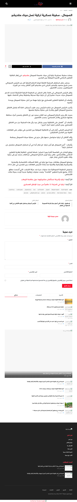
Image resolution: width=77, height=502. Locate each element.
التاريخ (64, 490)
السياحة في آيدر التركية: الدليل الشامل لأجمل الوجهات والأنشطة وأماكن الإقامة (45, 381)
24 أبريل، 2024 (48, 20)
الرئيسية (70, 10)
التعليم (58, 490)
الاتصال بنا (69, 446)
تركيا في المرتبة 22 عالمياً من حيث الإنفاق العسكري (44, 184)
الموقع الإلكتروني (68, 272)
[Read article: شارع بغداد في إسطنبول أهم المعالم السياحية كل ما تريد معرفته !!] (68, 412)
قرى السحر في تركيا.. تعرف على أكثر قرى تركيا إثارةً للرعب (50, 321)
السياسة (44, 490)
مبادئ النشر (69, 442)
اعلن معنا (70, 449)
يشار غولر (26, 193)
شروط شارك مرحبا (67, 452)
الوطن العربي (37, 20)
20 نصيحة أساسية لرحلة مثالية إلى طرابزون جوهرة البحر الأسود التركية (48, 396)
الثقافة (70, 490)
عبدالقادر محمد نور (51, 193)
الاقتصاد (65, 10)
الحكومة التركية (64, 190)
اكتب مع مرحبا (68, 455)
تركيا (61, 10)
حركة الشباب (11, 190)
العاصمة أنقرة (41, 190)
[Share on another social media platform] (9, 66)
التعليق (69, 240)
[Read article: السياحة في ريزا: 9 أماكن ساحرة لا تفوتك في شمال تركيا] (38, 354)
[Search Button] (7, 4)
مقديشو (26, 75)
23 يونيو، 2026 (60, 398)
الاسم (70, 263)
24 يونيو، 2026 (60, 391)
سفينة (69, 193)
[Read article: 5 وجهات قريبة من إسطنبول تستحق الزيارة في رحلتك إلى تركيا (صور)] (68, 405)
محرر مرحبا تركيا (59, 20)
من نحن (70, 439)
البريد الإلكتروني (32, 272)
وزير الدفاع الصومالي (34, 193)
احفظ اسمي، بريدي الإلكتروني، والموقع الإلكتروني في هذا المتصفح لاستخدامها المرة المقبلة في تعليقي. (46, 280)
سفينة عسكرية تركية (61, 193)
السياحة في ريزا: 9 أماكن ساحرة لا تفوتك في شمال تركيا (57, 373)
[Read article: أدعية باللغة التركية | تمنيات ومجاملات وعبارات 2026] (68, 390)
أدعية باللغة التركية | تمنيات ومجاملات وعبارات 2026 (51, 389)
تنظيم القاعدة (20, 190)
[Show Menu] (70, 4)
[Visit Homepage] (38, 4)
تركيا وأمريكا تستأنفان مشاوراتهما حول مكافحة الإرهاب (43, 179)
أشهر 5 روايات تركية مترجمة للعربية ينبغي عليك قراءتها (51, 314)
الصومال (47, 190)
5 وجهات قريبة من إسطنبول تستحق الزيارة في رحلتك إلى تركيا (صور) (48, 403)
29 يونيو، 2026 (67, 376)
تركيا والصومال (28, 190)
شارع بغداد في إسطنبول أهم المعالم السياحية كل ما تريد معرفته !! (48, 410)
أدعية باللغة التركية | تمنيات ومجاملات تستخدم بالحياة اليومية (49, 300)
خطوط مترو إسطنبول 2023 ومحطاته (55, 307)
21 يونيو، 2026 (60, 413)
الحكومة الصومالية (55, 190)
